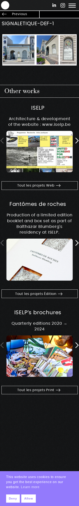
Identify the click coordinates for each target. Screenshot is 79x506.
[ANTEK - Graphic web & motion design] (3, 5)
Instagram (62, 5)
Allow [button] (28, 498)
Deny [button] (13, 498)
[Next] (77, 141)
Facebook (54, 5)
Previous (19, 14)
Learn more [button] (30, 487)
